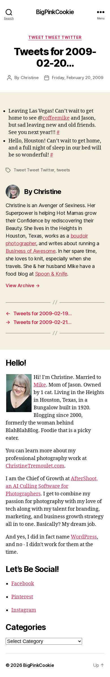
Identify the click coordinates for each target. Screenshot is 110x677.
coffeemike (56, 118)
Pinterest (22, 597)
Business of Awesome (31, 251)
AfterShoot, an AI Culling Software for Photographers (52, 486)
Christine (30, 77)
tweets (63, 170)
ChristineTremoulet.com (35, 466)
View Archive (22, 285)
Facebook (22, 583)
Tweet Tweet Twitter (55, 37)
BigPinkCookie (55, 12)
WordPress (84, 537)
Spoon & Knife (51, 274)
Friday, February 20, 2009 (77, 77)
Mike (40, 385)
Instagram (23, 610)
